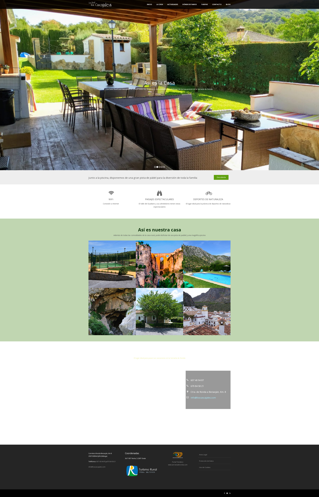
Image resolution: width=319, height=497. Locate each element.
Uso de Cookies (204, 467)
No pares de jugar (182, 90)
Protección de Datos (206, 461)
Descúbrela (221, 177)
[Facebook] (224, 493)
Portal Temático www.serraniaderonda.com (177, 463)
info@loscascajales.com (203, 397)
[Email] (227, 493)
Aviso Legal (203, 455)
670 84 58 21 (197, 386)
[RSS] (230, 493)
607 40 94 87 (197, 380)
